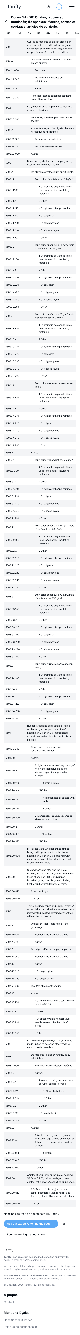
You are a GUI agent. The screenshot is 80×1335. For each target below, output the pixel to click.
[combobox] (49, 6)
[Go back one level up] (8, 22)
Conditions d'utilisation (18, 1319)
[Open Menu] (71, 6)
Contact (9, 1302)
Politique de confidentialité (20, 1326)
